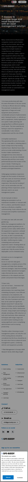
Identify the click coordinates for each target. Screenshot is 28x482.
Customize (20, 477)
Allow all (8, 477)
